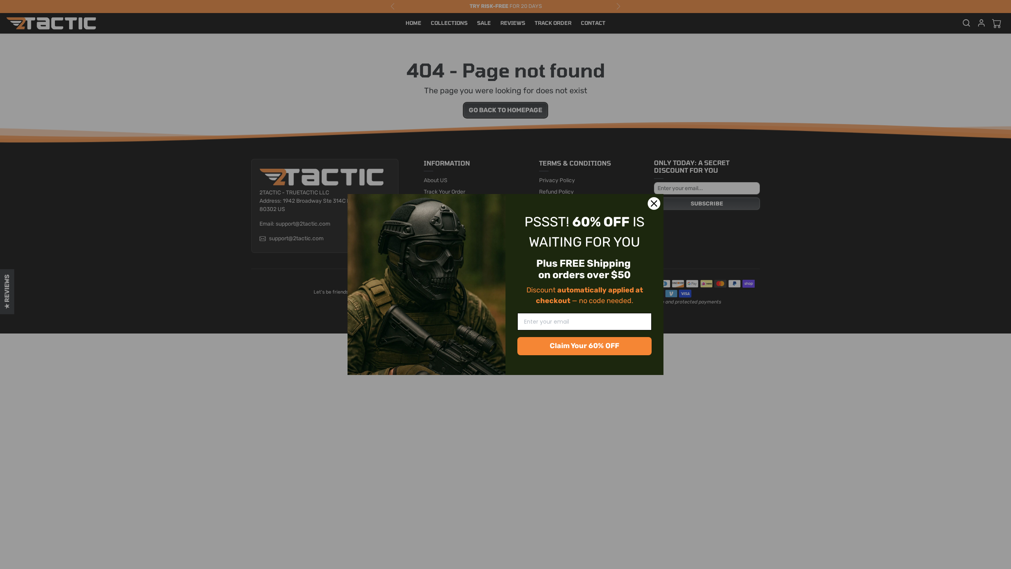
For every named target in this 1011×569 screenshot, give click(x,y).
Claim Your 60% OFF (584, 345)
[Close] (654, 203)
